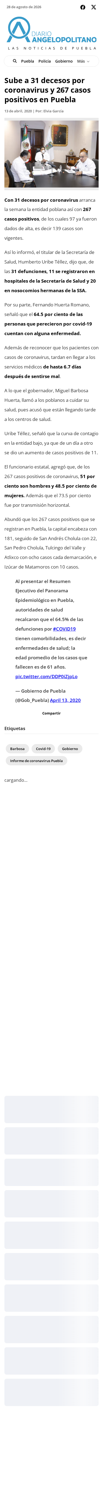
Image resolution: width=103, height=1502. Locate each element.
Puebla (27, 61)
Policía (44, 61)
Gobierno (64, 61)
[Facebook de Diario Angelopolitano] (83, 7)
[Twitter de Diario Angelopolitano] (93, 8)
